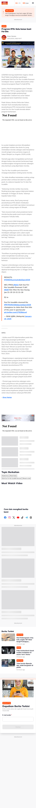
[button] (3, 11)
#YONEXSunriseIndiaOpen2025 (17, 280)
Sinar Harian (7, 397)
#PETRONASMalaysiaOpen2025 (17, 305)
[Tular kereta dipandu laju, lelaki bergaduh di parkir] (8, 663)
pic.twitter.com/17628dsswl (15, 312)
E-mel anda (6, 715)
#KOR (6, 290)
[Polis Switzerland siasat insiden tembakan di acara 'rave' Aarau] (8, 650)
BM (16, 3)
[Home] (5, 3)
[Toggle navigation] (33, 3)
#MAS (16, 285)
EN (19, 3)
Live (27, 3)
